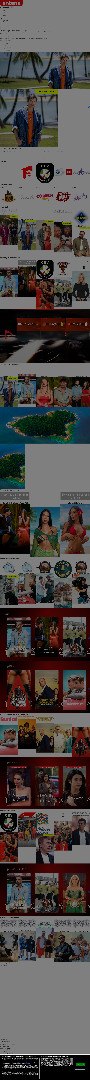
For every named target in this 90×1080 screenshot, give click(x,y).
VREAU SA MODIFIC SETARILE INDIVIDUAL (80, 1068)
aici (13, 1072)
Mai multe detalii (27, 1063)
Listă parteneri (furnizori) (46, 1066)
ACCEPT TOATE (80, 1064)
